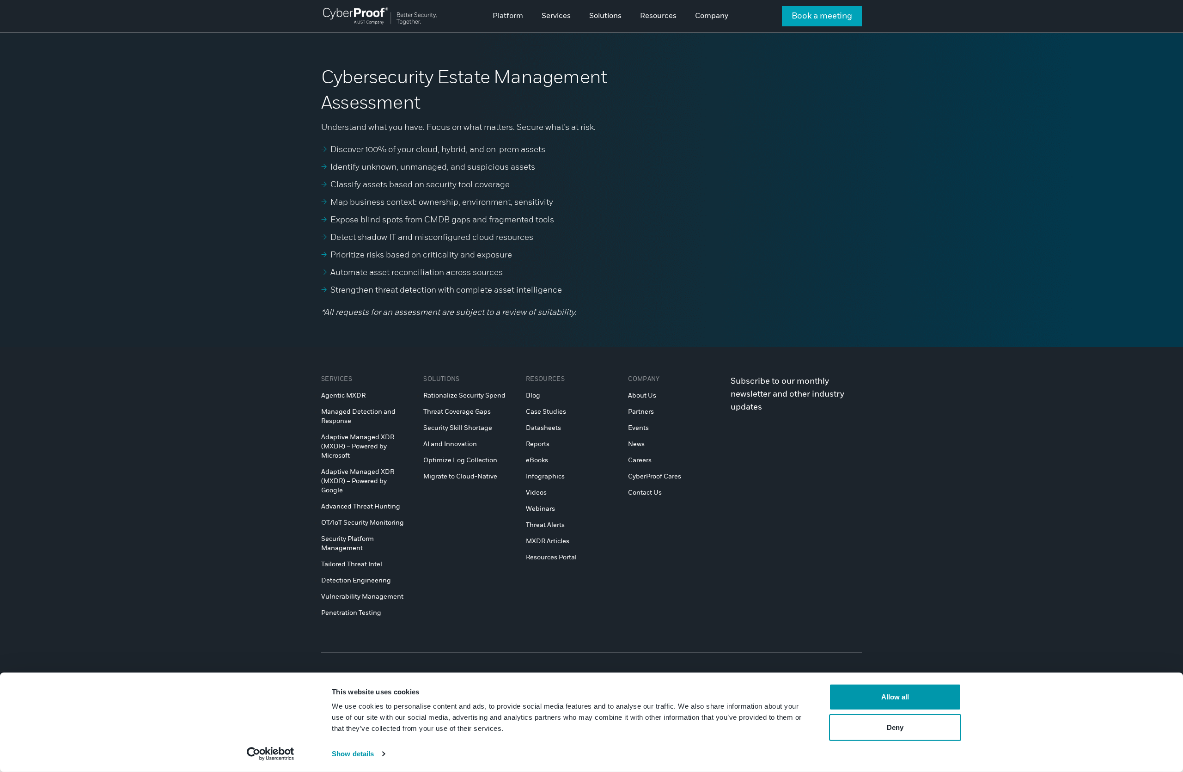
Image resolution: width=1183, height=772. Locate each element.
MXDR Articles (547, 541)
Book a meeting (822, 16)
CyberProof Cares (654, 476)
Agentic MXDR (343, 395)
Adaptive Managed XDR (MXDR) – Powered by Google (357, 481)
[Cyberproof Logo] (380, 16)
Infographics (545, 476)
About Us (642, 395)
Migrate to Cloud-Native (460, 476)
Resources (545, 379)
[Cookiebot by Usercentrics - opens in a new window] (270, 754)
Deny (895, 727)
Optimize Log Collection (460, 460)
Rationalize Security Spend (464, 395)
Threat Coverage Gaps (457, 412)
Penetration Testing (351, 613)
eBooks (537, 460)
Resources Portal (551, 557)
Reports (537, 444)
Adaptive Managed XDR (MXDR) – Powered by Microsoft (357, 446)
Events (638, 428)
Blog (533, 395)
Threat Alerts (545, 525)
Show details (353, 754)
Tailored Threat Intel (351, 564)
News (636, 444)
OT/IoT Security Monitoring (362, 523)
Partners (641, 412)
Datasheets (543, 428)
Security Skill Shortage (457, 428)
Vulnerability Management (362, 597)
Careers (640, 460)
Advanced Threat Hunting (360, 506)
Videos (536, 493)
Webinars (540, 509)
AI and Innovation (450, 444)
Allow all (895, 697)
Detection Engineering (356, 580)
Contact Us (645, 493)
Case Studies (546, 412)
